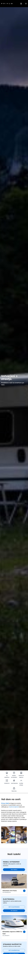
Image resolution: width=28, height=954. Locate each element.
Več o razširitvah (14, 950)
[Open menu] (26, 3)
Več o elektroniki (14, 907)
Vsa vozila (14, 869)
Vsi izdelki (14, 910)
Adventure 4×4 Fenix (10, 890)
